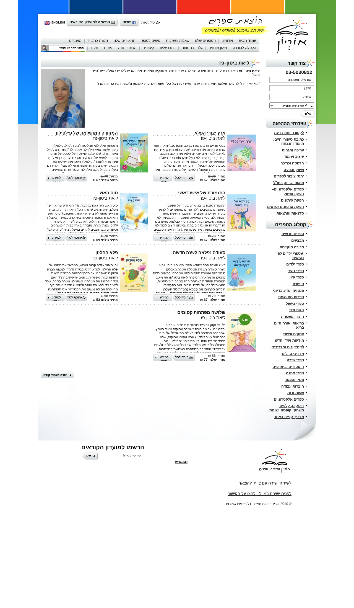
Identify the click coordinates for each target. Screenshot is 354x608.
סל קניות (148, 22)
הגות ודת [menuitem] (296, 310)
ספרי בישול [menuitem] (295, 304)
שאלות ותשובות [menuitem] (177, 40)
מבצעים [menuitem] (297, 240)
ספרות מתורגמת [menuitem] (291, 297)
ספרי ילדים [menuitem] (295, 264)
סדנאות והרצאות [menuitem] (290, 213)
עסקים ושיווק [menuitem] (293, 334)
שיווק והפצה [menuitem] (294, 170)
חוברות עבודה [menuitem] (292, 386)
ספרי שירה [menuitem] (295, 360)
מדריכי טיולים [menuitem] (293, 354)
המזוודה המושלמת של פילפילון (87, 133)
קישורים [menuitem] (148, 48)
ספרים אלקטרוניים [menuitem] (289, 399)
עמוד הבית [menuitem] (247, 40)
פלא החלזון (106, 252)
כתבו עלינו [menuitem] (168, 48)
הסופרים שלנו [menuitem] (205, 40)
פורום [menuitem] (108, 48)
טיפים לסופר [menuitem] (150, 40)
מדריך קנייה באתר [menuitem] (289, 417)
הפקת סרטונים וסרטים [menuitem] (285, 207)
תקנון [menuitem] (94, 48)
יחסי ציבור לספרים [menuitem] (289, 176)
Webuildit (181, 461)
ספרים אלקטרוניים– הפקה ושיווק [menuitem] (288, 191)
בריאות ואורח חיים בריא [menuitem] (289, 325)
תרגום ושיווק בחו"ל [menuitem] (288, 183)
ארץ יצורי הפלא (209, 133)
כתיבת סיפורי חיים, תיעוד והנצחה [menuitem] (288, 141)
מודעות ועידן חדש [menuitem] (289, 340)
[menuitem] (247, 41)
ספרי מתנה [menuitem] (295, 373)
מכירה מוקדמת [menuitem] (292, 247)
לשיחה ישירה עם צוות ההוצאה (264, 483)
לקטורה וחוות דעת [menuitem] (289, 133)
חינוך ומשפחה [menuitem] (292, 317)
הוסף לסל (182, 178)
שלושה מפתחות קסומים (201, 312)
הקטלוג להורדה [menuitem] (244, 48)
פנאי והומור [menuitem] (294, 380)
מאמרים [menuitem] (75, 40)
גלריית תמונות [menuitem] (192, 48)
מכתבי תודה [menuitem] (127, 48)
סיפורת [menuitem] (298, 284)
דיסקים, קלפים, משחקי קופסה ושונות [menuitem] (286, 408)
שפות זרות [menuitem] (295, 393)
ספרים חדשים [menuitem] (293, 234)
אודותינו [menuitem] (227, 40)
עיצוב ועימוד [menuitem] (294, 156)
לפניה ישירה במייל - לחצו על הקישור (259, 493)
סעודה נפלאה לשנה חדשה (199, 252)
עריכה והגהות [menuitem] (293, 150)
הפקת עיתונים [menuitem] (292, 200)
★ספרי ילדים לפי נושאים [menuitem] (290, 255)
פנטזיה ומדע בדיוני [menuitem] (288, 290)
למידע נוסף (164, 179)
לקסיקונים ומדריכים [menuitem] (288, 347)
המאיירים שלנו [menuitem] (124, 40)
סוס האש (109, 192)
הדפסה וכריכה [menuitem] (292, 163)
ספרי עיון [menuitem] (297, 277)
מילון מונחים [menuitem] (218, 48)
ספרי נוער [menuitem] (296, 271)
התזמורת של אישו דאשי (201, 192)
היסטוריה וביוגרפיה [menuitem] (288, 367)
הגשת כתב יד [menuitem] (97, 40)
